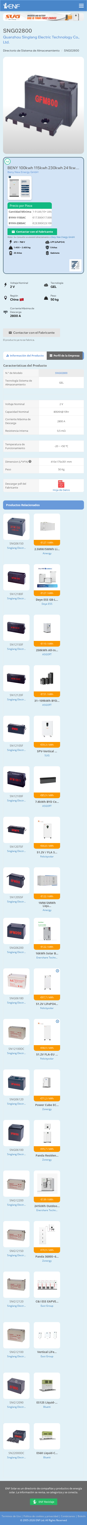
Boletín (82, 1516)
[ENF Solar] (11, 7)
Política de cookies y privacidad (40, 1516)
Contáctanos (68, 1516)
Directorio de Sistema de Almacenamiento (31, 50)
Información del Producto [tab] (26, 355)
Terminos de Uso (11, 1516)
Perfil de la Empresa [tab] (66, 355)
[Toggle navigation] (81, 3)
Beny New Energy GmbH (22, 172)
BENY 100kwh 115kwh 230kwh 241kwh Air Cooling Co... (43, 168)
